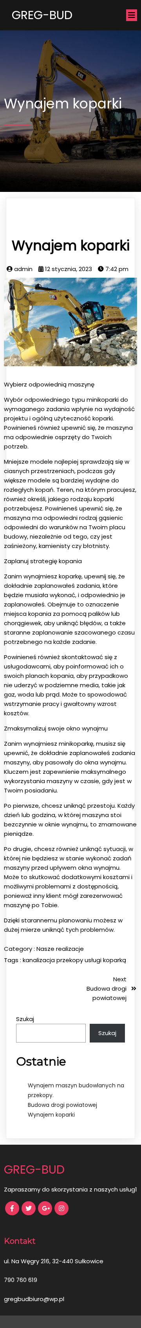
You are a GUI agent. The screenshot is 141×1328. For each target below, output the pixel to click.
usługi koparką (105, 960)
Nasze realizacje (60, 949)
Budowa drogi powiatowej (62, 1105)
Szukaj (25, 1019)
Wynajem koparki (51, 1115)
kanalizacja (39, 960)
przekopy (70, 960)
